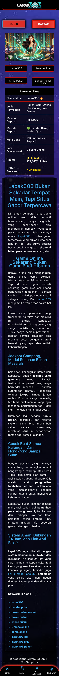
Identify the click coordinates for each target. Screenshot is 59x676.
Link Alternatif (36, 672)
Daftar (22, 672)
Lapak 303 (44, 299)
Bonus (7, 673)
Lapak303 (24, 236)
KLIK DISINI (34, 169)
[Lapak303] (29, 7)
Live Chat (51, 673)
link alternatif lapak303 (22, 573)
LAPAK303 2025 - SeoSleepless (35, 660)
